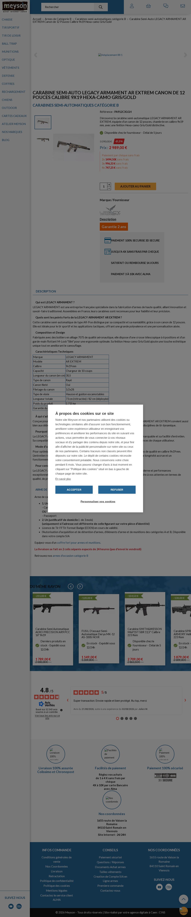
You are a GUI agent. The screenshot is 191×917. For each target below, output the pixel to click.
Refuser (117, 489)
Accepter (74, 489)
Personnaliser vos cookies (97, 501)
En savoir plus (63, 479)
